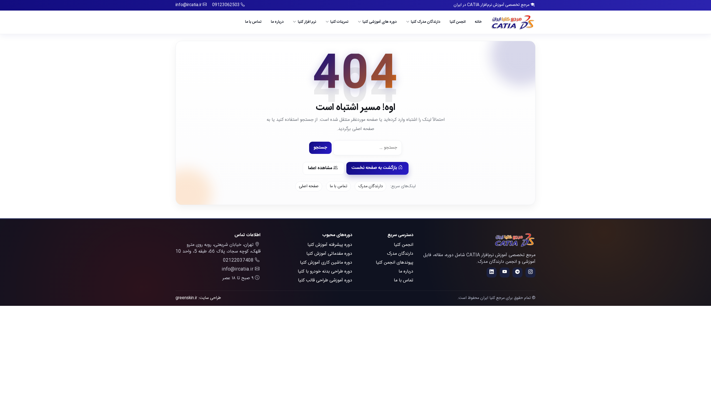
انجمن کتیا (457, 22)
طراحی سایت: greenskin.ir (198, 298)
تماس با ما (253, 22)
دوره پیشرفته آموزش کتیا (329, 245)
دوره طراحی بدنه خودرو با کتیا (325, 271)
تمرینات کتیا (339, 22)
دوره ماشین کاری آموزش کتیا (326, 262)
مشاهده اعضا (320, 168)
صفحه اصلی (309, 186)
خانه (478, 22)
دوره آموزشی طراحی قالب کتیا (325, 280)
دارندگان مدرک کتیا (425, 22)
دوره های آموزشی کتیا (379, 22)
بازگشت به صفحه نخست (374, 168)
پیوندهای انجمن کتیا (394, 262)
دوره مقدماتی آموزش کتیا (329, 254)
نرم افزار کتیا (307, 22)
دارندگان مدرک (370, 186)
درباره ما (277, 22)
